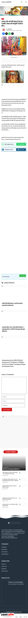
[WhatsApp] (25, 616)
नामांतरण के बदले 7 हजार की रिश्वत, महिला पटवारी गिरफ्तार (10, 505)
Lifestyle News (4, 554)
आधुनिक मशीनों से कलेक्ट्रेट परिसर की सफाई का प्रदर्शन (9, 486)
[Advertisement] (14, 212)
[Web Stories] (21, 616)
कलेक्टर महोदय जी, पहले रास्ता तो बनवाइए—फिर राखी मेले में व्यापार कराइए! (10, 473)
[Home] (7, 616)
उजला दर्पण (10, 29)
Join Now (21, 144)
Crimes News (4, 551)
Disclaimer (3, 568)
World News (4, 549)
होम (2, 18)
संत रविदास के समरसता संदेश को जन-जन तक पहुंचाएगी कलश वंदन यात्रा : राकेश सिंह (10, 480)
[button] (22, 2)
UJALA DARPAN (6, 2)
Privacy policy (4, 571)
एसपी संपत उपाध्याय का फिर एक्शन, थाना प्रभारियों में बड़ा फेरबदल (9, 498)
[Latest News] (17, 616)
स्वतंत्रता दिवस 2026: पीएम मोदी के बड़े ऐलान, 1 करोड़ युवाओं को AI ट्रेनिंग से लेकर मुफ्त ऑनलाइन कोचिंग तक (13, 329)
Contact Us (4, 566)
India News (4, 547)
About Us (3, 564)
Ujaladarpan (10, 611)
